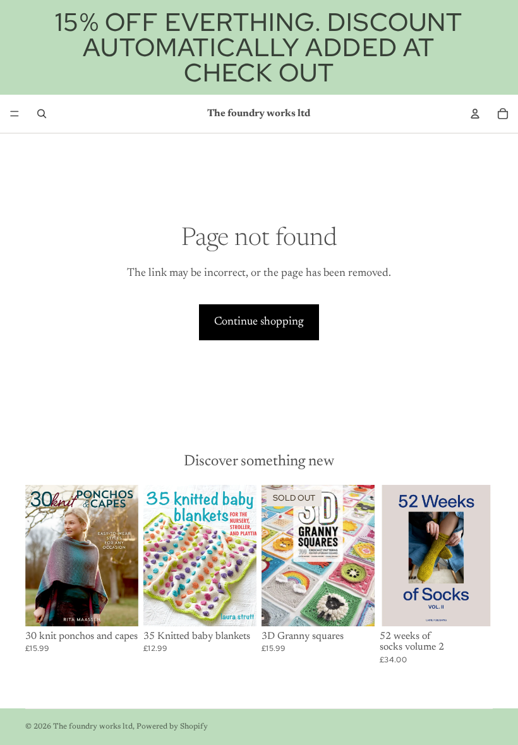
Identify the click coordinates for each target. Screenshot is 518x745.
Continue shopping (259, 322)
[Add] (118, 606)
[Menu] (14, 113)
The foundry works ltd (93, 726)
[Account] (475, 114)
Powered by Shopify (172, 726)
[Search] (42, 114)
